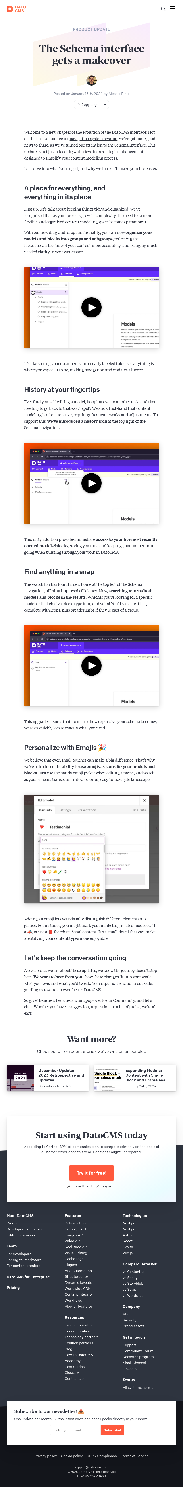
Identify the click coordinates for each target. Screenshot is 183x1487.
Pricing (13, 1287)
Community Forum (138, 1351)
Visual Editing (76, 1253)
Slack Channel (134, 1362)
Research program (138, 1356)
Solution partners (79, 1343)
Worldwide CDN (78, 1288)
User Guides (75, 1366)
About (128, 1314)
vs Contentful (134, 1271)
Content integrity (79, 1294)
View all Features (79, 1306)
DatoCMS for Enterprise (28, 1276)
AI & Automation (78, 1270)
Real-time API (76, 1247)
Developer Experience (25, 1229)
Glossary (72, 1372)
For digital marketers (24, 1260)
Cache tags (74, 1258)
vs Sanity (130, 1277)
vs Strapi (130, 1289)
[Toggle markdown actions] (105, 104)
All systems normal (138, 1387)
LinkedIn (130, 1368)
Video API (73, 1241)
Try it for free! (91, 1173)
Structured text (77, 1276)
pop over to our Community (110, 1000)
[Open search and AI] (163, 9)
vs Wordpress (134, 1295)
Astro (127, 1235)
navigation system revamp (93, 138)
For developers (19, 1253)
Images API (74, 1235)
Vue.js (128, 1253)
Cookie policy (72, 1456)
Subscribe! (112, 1430)
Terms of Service (135, 1456)
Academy (73, 1360)
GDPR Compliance (102, 1456)
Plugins (71, 1264)
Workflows (73, 1300)
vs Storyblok (133, 1283)
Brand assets (133, 1326)
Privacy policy (45, 1456)
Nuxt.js (128, 1229)
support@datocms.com (91, 1467)
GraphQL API (75, 1229)
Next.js (128, 1223)
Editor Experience (21, 1235)
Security (129, 1320)
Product (13, 1223)
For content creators (23, 1265)
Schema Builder (78, 1223)
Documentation (77, 1331)
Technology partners (81, 1337)
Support (129, 1345)
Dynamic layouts (78, 1282)
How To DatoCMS (79, 1354)
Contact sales (76, 1378)
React (128, 1241)
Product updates (78, 1325)
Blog (68, 1349)
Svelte (128, 1247)
